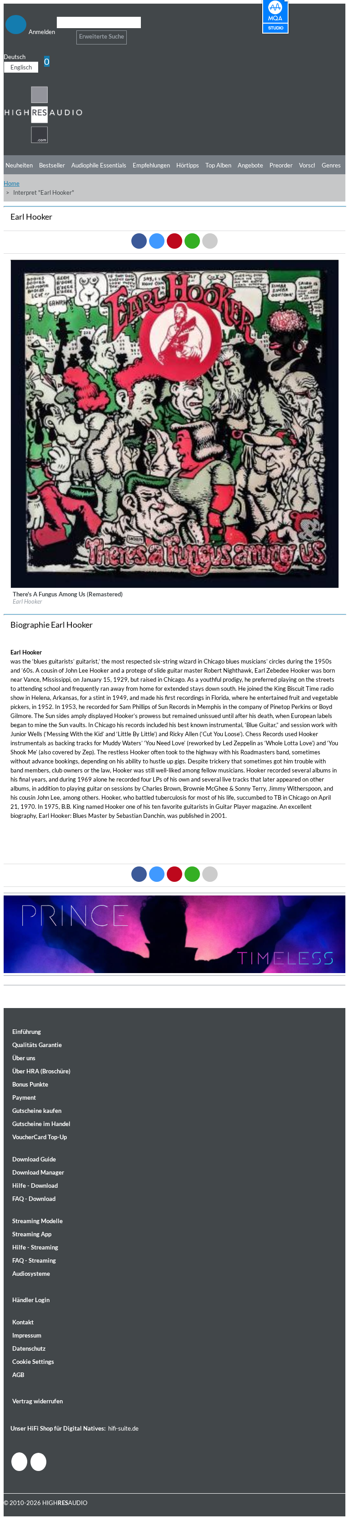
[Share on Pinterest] (174, 241)
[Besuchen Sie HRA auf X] (38, 1462)
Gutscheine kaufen (36, 1110)
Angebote (250, 165)
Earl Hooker (27, 601)
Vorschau (311, 165)
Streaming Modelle (37, 1221)
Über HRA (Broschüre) (41, 1071)
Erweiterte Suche (101, 36)
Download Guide (34, 1159)
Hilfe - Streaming (35, 1247)
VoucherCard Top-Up (39, 1137)
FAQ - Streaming (34, 1260)
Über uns (23, 1058)
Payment (24, 1097)
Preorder (281, 165)
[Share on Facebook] (139, 241)
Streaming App (31, 1234)
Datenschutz (28, 1348)
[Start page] (43, 141)
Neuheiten (19, 165)
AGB (18, 1374)
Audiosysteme (31, 1273)
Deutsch (14, 56)
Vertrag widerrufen (37, 1401)
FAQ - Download (33, 1198)
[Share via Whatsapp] (192, 241)
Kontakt (23, 1322)
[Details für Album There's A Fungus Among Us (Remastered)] (174, 586)
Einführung (26, 1031)
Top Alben (218, 165)
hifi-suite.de (123, 1428)
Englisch (21, 67)
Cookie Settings (33, 1361)
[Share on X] (157, 241)
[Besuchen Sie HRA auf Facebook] (19, 1461)
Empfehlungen (151, 165)
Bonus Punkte (30, 1084)
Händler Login (31, 1300)
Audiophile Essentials (98, 165)
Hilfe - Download (35, 1185)
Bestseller (52, 165)
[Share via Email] (210, 241)
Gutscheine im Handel (41, 1123)
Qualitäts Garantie (37, 1044)
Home (12, 183)
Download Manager (38, 1172)
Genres (331, 165)
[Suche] (62, 33)
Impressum (26, 1335)
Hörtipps (187, 165)
